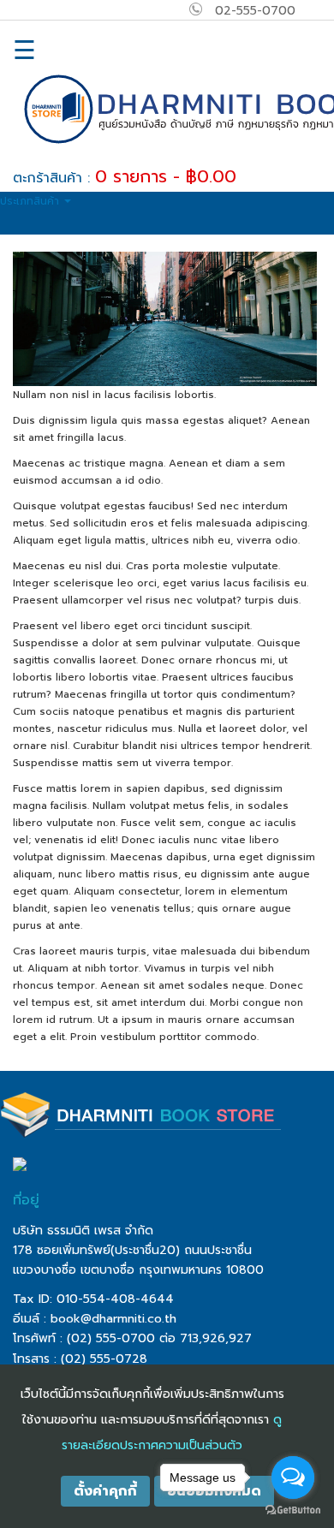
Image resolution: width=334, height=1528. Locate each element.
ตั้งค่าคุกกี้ (105, 1491)
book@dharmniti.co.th (113, 1319)
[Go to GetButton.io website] (292, 1510)
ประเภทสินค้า (31, 201)
